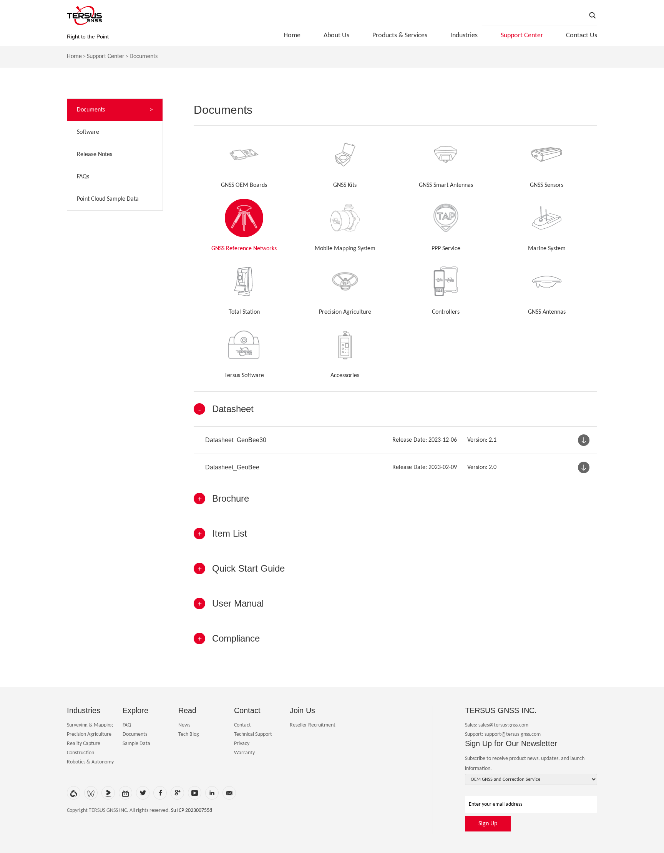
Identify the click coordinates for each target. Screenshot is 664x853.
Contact (242, 725)
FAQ (127, 725)
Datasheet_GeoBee (232, 467)
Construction (80, 753)
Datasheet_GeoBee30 (235, 440)
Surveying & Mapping (90, 725)
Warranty (244, 753)
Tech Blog (188, 734)
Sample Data (136, 744)
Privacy (241, 744)
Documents (143, 56)
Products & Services (399, 35)
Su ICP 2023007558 (191, 810)
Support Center (522, 35)
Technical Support (253, 734)
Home (292, 35)
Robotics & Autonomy (90, 762)
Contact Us (581, 35)
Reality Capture (83, 744)
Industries (464, 35)
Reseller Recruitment (312, 725)
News (184, 725)
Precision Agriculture (89, 734)
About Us (336, 35)
